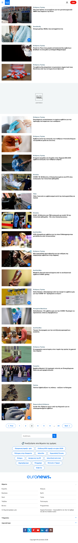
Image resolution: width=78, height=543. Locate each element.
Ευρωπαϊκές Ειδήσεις (41, 404)
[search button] (54, 436)
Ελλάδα (36, 174)
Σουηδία (36, 366)
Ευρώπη (4, 489)
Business (4, 493)
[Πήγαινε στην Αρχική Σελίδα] (7, 2)
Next (66, 426)
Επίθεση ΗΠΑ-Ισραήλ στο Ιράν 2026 (50, 448)
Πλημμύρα (38, 463)
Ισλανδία (41, 453)
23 (58, 426)
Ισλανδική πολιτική (54, 458)
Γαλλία (35, 385)
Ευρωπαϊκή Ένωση (57, 453)
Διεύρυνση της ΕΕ (34, 458)
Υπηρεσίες (5, 518)
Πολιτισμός (44, 501)
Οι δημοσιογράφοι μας (9, 510)
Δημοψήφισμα (23, 463)
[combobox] (39, 436)
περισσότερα (6, 523)
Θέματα (4, 484)
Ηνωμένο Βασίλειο (40, 308)
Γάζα (34, 194)
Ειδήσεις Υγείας (39, 7)
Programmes (44, 505)
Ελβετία (39, 468)
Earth (42, 493)
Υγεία (42, 497)
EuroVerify (37, 26)
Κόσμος (42, 489)
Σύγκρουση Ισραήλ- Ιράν (23, 448)
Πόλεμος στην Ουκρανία (23, 453)
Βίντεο (4, 505)
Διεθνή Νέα (37, 232)
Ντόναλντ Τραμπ (54, 463)
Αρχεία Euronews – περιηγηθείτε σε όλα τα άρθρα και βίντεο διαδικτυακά (57, 510)
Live (73, 2)
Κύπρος (20, 458)
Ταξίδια (4, 501)
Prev (11, 426)
